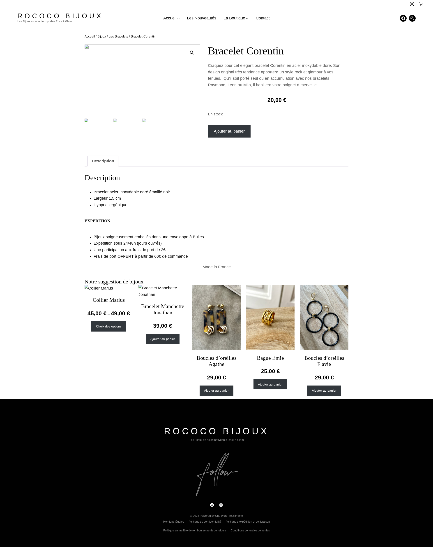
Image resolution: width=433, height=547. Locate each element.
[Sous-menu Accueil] (178, 18)
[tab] (103, 161)
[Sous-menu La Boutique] (247, 18)
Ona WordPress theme (229, 515)
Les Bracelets (118, 36)
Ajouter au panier (229, 131)
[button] (192, 53)
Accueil (169, 18)
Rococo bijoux (60, 16)
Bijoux (101, 36)
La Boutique (234, 18)
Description (103, 161)
